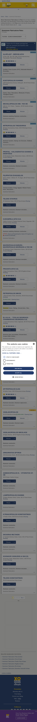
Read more (17, 350)
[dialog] (18, 361)
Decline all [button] (18, 368)
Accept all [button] (18, 373)
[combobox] (34, 344)
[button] (18, 353)
